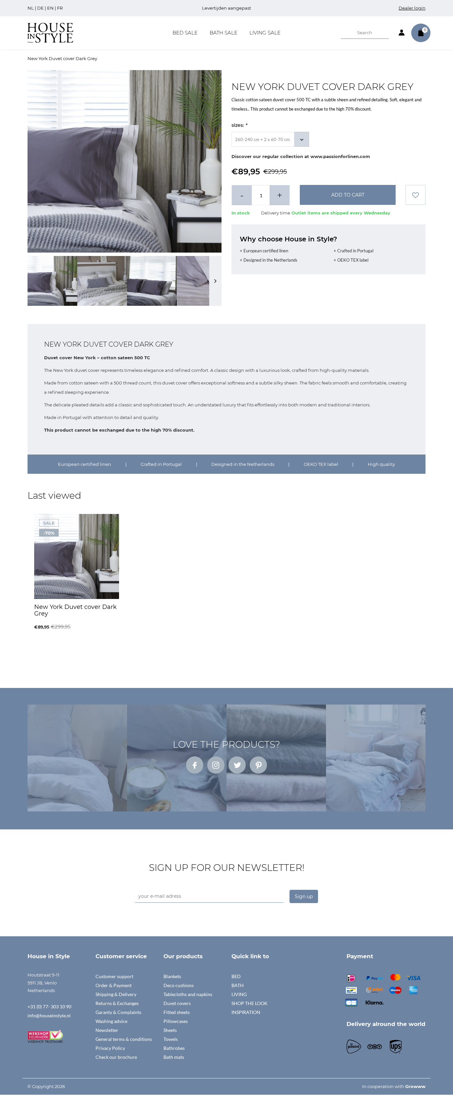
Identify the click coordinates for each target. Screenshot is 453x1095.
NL (31, 8)
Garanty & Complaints (118, 1012)
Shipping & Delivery (116, 994)
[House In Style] (50, 32)
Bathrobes (174, 1048)
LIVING (239, 994)
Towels (170, 1039)
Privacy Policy (110, 1048)
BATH (237, 985)
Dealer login (412, 8)
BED (236, 976)
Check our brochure (116, 1057)
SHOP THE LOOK (249, 1003)
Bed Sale (185, 33)
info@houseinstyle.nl (49, 1015)
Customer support (114, 976)
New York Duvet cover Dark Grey (62, 58)
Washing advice (111, 1021)
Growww (415, 1086)
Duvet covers (177, 1003)
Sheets (170, 1030)
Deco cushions (178, 985)
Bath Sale (223, 33)
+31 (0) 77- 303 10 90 (49, 1006)
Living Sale (265, 33)
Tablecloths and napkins (187, 994)
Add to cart (347, 195)
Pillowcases (175, 1021)
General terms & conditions (124, 1039)
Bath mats (173, 1057)
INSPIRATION (245, 1012)
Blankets (172, 976)
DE (40, 8)
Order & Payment (114, 985)
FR (60, 8)
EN (50, 8)
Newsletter (107, 1030)
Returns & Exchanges (117, 1003)
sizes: (239, 125)
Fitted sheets (176, 1012)
